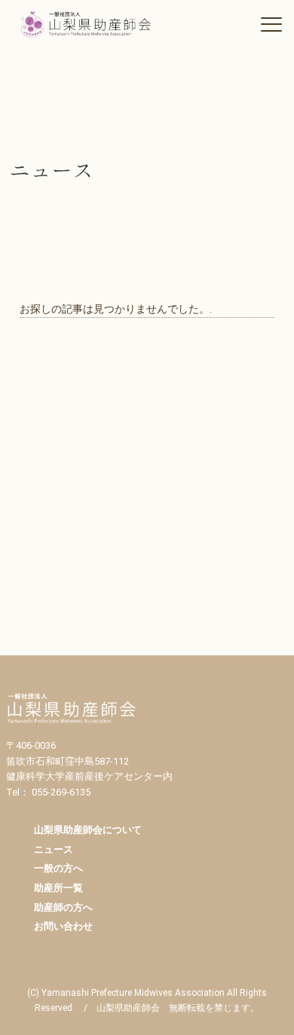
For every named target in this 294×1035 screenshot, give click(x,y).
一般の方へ (58, 868)
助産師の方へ (63, 907)
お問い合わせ (63, 926)
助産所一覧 (58, 887)
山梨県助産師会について (88, 829)
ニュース (53, 849)
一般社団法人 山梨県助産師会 (95, 24)
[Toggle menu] (271, 24)
